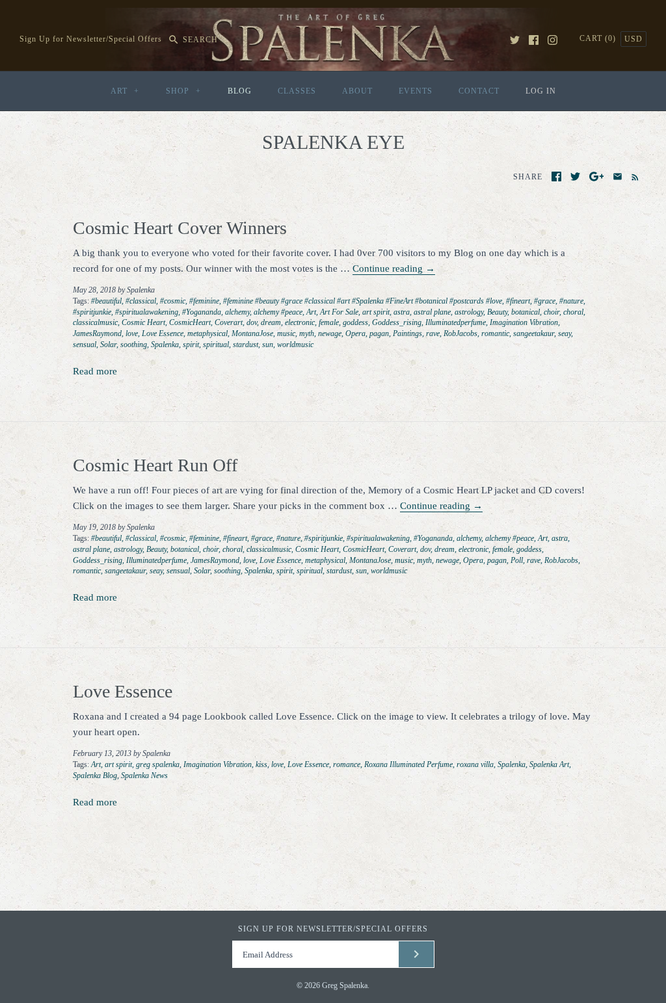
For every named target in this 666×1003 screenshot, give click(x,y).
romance (346, 764)
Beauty (497, 312)
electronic (300, 322)
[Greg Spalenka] (333, 15)
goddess (355, 322)
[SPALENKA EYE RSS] (632, 176)
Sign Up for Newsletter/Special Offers (91, 39)
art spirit (376, 312)
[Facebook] (534, 40)
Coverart (229, 322)
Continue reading (394, 268)
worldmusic (295, 344)
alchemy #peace (278, 312)
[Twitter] (515, 40)
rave (433, 333)
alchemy (237, 312)
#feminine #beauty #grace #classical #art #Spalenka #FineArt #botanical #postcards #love (362, 301)
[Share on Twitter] (575, 176)
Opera (355, 333)
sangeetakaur (533, 333)
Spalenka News (144, 775)
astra (401, 312)
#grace (544, 301)
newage (329, 333)
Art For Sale (339, 312)
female (329, 322)
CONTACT (479, 91)
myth (306, 333)
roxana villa (475, 764)
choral (573, 312)
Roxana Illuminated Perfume (408, 764)
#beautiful (106, 301)
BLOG (240, 91)
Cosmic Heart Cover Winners (180, 228)
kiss (261, 764)
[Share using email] (617, 176)
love (132, 333)
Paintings (407, 333)
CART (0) (599, 38)
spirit (191, 344)
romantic (495, 333)
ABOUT (357, 91)
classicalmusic (95, 322)
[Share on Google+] (596, 176)
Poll (517, 560)
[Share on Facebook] (556, 176)
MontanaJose (252, 333)
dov (251, 322)
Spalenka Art (549, 764)
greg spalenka (158, 764)
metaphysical (207, 333)
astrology (469, 312)
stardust (245, 344)
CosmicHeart (190, 322)
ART (125, 91)
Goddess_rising (396, 322)
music (286, 333)
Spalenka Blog (95, 775)
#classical (141, 301)
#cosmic (172, 301)
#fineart (518, 301)
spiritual (216, 344)
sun (267, 344)
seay (564, 333)
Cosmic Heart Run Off (155, 465)
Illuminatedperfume (455, 322)
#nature (571, 301)
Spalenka (165, 344)
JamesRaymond (97, 333)
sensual (84, 344)
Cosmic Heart (143, 322)
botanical (525, 312)
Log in (541, 91)
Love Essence (162, 333)
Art (311, 312)
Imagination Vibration (524, 322)
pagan (379, 333)
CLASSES (297, 91)
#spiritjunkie (92, 312)
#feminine (204, 301)
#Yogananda (201, 312)
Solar (108, 344)
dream (271, 322)
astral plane (432, 312)
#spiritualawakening (146, 312)
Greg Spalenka (344, 985)
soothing (133, 344)
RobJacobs (460, 333)
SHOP (183, 91)
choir (551, 312)
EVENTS (416, 91)
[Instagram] (552, 40)
